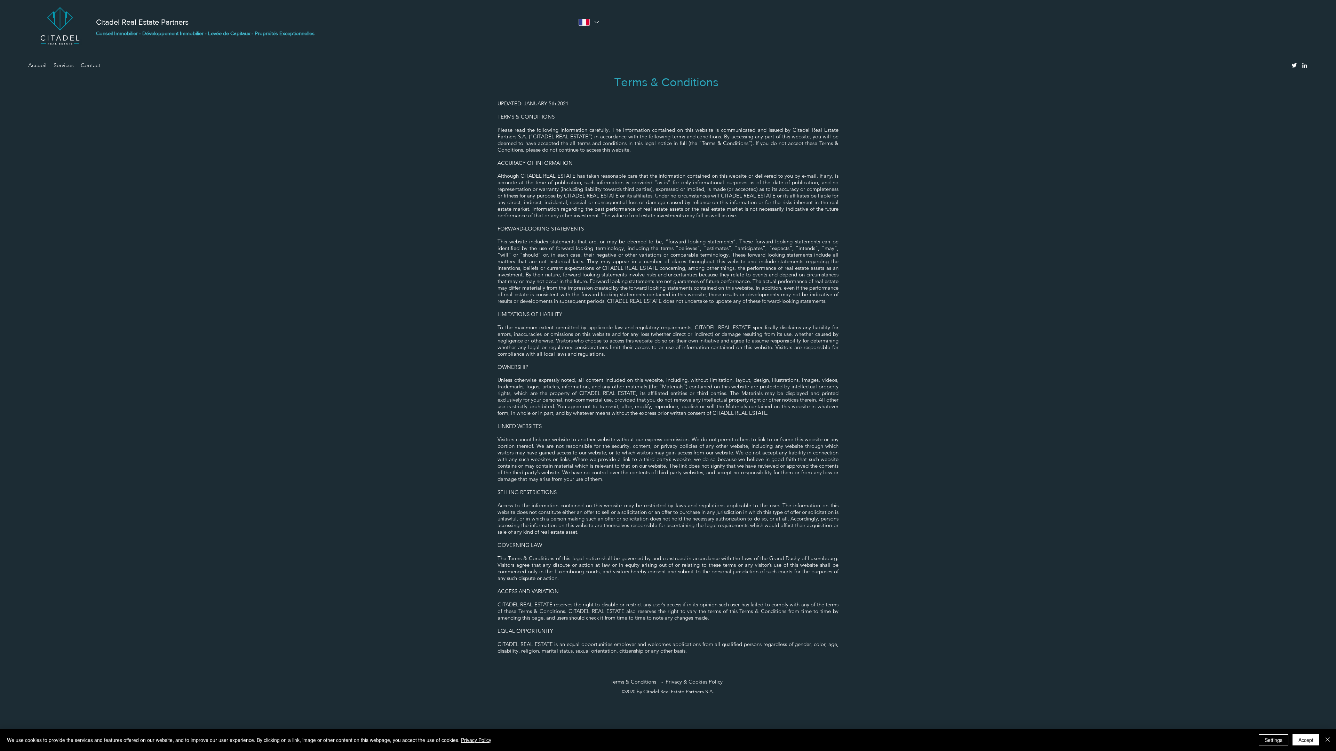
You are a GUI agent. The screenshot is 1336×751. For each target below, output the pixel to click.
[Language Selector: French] (588, 22)
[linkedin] (1304, 65)
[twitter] (1294, 65)
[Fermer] (1327, 739)
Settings (1273, 739)
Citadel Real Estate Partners (142, 22)
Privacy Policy (476, 739)
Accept (1305, 739)
